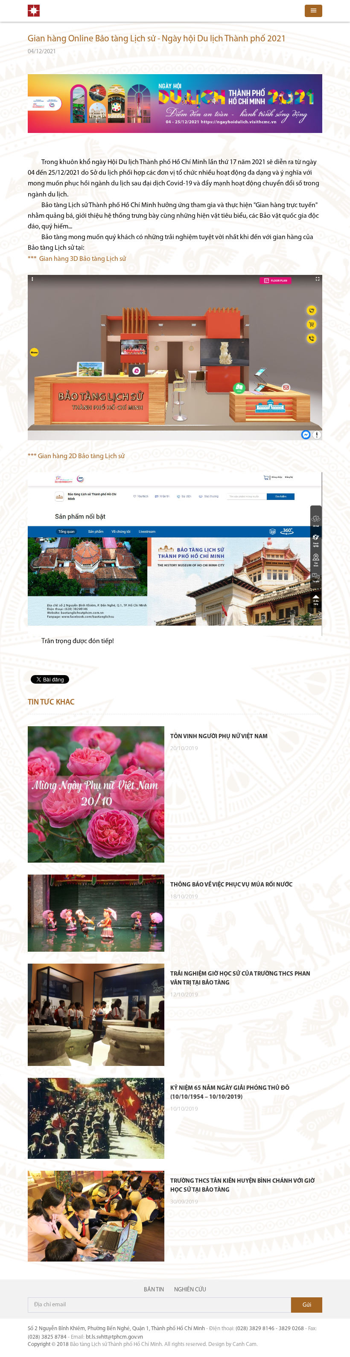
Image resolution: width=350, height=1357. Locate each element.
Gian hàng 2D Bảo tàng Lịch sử (81, 456)
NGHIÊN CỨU (190, 1290)
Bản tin (154, 1290)
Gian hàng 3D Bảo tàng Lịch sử (82, 259)
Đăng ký (306, 1305)
